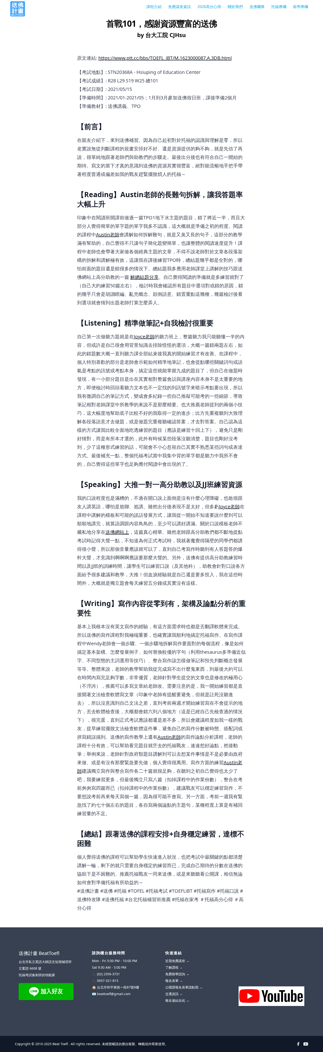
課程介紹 (154, 6)
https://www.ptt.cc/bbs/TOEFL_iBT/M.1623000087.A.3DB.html (165, 58)
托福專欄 (278, 6)
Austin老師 (107, 234)
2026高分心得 (209, 6)
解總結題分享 (144, 277)
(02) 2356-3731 (108, 974)
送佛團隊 (257, 6)
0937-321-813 (107, 980)
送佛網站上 (117, 532)
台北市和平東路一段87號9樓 (118, 987)
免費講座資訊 (179, 6)
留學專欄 (300, 6)
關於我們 (235, 6)
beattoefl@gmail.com (114, 994)
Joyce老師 (144, 336)
